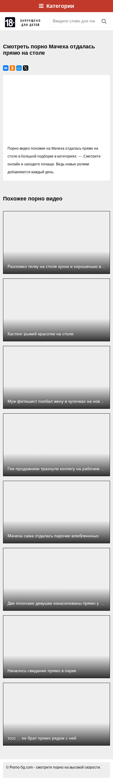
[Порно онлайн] (24, 21)
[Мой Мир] (19, 68)
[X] (25, 68)
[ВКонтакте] (5, 68)
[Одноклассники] (12, 68)
